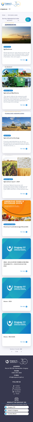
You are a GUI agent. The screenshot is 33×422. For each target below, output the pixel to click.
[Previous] (12, 351)
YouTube (17, 392)
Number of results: (16, 349)
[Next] (21, 351)
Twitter (17, 386)
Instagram (17, 390)
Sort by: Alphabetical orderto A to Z (10, 19)
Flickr (17, 393)
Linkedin (17, 388)
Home (3, 15)
